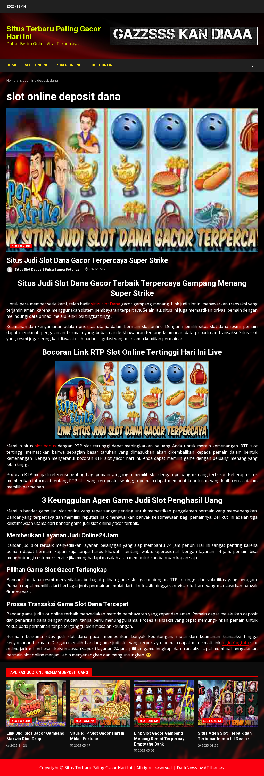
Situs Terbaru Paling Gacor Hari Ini (53, 32)
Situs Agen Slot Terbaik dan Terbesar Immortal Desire (228, 703)
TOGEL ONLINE (101, 65)
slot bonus (45, 446)
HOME (11, 65)
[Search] (251, 65)
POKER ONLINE (68, 65)
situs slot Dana (105, 304)
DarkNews (187, 768)
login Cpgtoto (235, 642)
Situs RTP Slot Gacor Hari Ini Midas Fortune (100, 703)
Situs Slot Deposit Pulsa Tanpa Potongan (48, 269)
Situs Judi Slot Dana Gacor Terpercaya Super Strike (132, 180)
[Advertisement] (184, 35)
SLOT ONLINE (36, 65)
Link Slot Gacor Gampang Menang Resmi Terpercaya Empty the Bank (164, 703)
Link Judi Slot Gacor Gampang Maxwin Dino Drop (36, 703)
